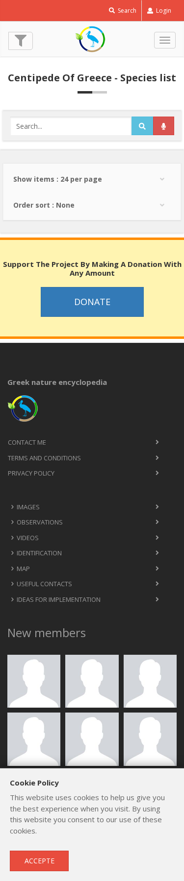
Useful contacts (44, 583)
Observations (40, 522)
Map (23, 568)
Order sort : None (44, 205)
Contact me (27, 442)
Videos (28, 537)
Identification (39, 552)
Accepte (39, 860)
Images (28, 506)
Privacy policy (31, 473)
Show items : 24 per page (57, 179)
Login (163, 10)
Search (126, 10)
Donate (92, 302)
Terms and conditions (44, 457)
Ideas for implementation (59, 599)
